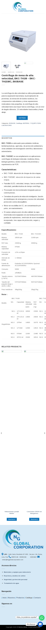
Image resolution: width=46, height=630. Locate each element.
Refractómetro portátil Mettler (12, 512)
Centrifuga (19, 123)
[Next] (41, 39)
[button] (40, 624)
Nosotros (11, 598)
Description (7, 138)
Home (4, 72)
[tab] (23, 138)
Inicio (4, 598)
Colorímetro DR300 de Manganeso (34, 512)
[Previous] (5, 39)
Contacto (37, 598)
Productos (20, 598)
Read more (11, 519)
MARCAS (11, 72)
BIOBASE (19, 72)
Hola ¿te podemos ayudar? (27, 617)
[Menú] (3, 6)
